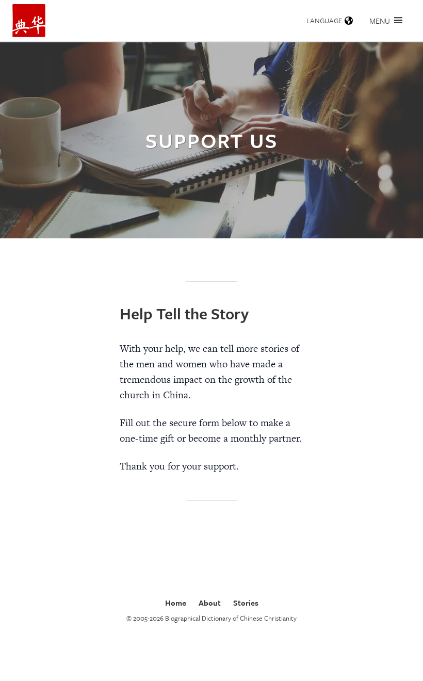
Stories (245, 602)
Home (175, 602)
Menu (379, 20)
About (210, 602)
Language (324, 20)
